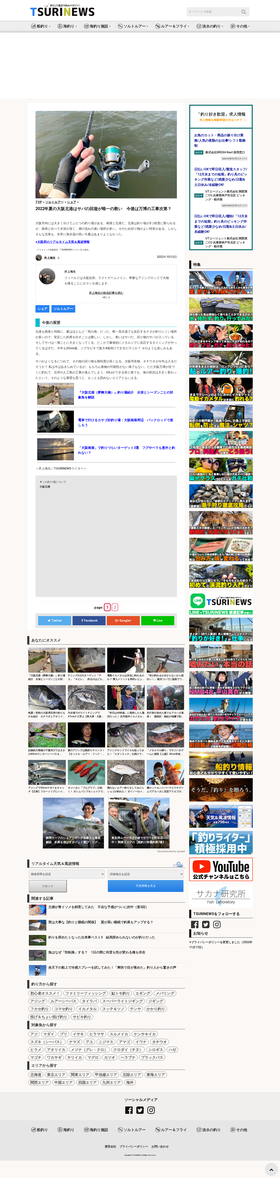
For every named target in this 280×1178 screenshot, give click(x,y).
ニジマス (106, 1042)
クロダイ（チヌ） (128, 1049)
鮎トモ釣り (121, 993)
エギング (142, 993)
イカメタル (87, 1009)
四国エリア (87, 1082)
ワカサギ (54, 1057)
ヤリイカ (74, 1057)
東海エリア (156, 1074)
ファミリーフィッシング (85, 993)
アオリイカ (56, 1049)
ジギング (155, 1001)
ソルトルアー (63, 309)
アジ (34, 1034)
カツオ (109, 1057)
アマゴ (124, 1042)
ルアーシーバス (63, 1001)
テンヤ (135, 1009)
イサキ (78, 1034)
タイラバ (89, 1001)
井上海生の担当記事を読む (106, 292)
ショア (42, 309)
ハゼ (172, 1049)
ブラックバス (152, 1057)
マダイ (48, 1034)
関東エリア (80, 1074)
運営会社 (110, 1146)
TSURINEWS (137, 1155)
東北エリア (56, 1074)
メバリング (165, 993)
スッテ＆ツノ (113, 1009)
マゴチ (35, 1057)
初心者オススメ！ (45, 993)
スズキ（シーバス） (47, 1042)
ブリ (63, 1034)
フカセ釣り (39, 1009)
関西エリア (39, 1082)
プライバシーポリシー (134, 1146)
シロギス (155, 1049)
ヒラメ (35, 1049)
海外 (130, 1082)
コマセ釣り (63, 1009)
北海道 (35, 1074)
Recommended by (167, 851)
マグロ (93, 1057)
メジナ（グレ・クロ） (89, 1049)
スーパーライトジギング (122, 1001)
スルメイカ (119, 1034)
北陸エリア (132, 1074)
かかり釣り (156, 1009)
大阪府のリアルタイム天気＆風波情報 (63, 242)
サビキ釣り (82, 1017)
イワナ (141, 1042)
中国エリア (63, 1082)
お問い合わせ (160, 1146)
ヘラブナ (128, 1057)
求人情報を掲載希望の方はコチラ (220, 120)
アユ (89, 1042)
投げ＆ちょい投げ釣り (48, 1017)
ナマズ (74, 1042)
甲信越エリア (106, 1074)
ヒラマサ (96, 1034)
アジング (37, 1001)
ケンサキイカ (145, 1034)
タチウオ (159, 1042)
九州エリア (111, 1082)
